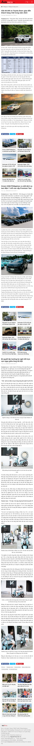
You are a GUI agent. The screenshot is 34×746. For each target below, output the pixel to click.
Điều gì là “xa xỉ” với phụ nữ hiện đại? (8, 685)
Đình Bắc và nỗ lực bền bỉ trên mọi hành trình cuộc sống (25, 700)
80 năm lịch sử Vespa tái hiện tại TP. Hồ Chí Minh (9, 700)
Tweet (13, 134)
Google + (20, 134)
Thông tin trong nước (13, 6)
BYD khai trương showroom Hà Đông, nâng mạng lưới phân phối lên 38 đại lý (23, 353)
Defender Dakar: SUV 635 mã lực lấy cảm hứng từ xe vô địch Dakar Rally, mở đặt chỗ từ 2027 (25, 165)
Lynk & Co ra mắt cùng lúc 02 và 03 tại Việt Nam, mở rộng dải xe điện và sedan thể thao (25, 180)
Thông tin (5, 6)
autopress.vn (18, 735)
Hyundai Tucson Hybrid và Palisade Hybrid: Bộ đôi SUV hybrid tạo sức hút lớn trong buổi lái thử (24, 150)
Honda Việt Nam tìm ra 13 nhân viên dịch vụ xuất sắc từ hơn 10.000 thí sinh (8, 180)
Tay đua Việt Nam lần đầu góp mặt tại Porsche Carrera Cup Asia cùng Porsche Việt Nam (25, 685)
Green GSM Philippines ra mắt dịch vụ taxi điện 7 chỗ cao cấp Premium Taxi (9, 150)
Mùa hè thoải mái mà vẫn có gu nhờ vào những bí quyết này (9, 715)
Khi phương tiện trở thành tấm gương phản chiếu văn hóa (24, 715)
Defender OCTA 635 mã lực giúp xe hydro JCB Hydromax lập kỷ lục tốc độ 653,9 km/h (9, 165)
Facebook (5, 134)
